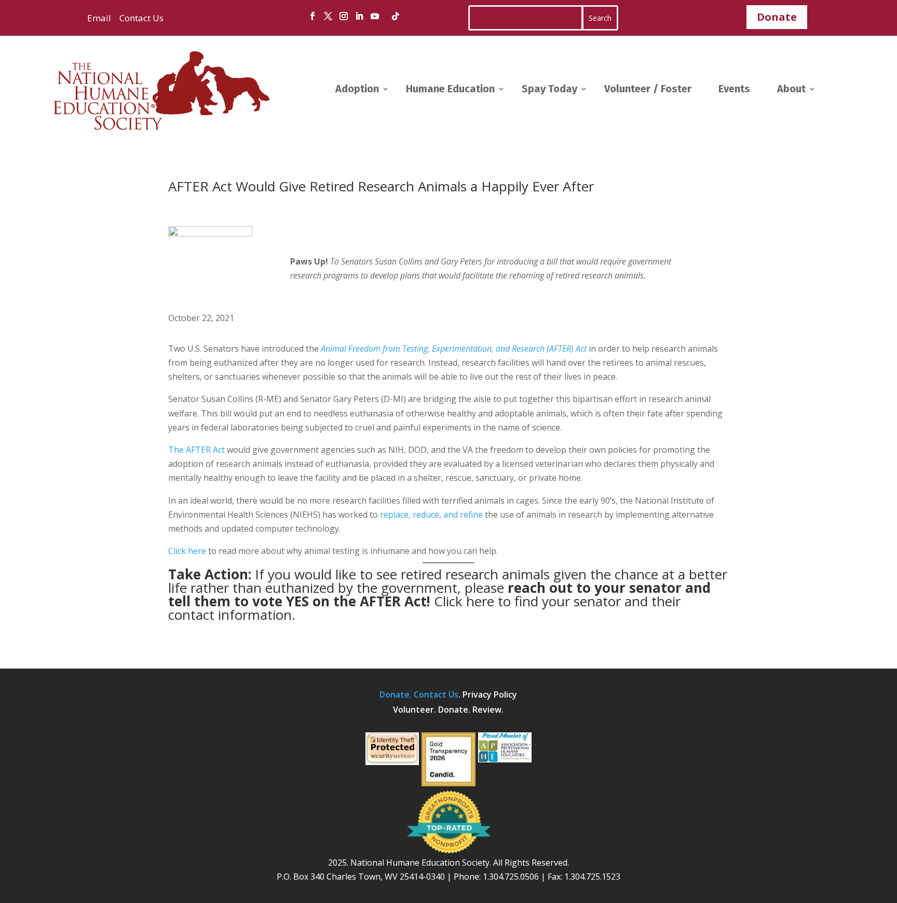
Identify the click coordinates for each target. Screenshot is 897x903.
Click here (187, 551)
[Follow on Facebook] (312, 16)
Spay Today (549, 88)
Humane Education (450, 88)
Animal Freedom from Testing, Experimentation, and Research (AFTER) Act (454, 348)
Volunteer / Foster (647, 88)
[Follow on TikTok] (395, 16)
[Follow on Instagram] (343, 16)
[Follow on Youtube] (374, 16)
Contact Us (140, 18)
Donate (777, 17)
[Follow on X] (328, 16)
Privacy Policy (490, 694)
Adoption (357, 88)
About (791, 88)
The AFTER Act (196, 449)
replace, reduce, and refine (431, 514)
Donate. (396, 694)
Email (99, 18)
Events (734, 88)
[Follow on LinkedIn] (359, 16)
